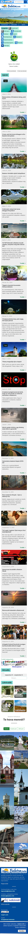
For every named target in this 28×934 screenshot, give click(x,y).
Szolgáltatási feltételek (7, 919)
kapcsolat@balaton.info (8, 891)
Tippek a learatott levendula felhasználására (11, 286)
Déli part (21, 728)
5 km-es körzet (22, 71)
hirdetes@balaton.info (7, 896)
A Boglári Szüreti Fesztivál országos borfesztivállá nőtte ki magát (13, 645)
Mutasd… (14, 678)
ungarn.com (4, 915)
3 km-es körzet (11, 71)
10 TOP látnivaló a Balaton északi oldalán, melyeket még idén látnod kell (13, 244)
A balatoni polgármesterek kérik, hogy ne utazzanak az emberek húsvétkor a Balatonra (12, 393)
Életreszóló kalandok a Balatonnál (13, 610)
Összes (6, 728)
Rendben (22, 931)
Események (4, 24)
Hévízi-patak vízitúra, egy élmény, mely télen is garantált (13, 428)
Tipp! (5, 81)
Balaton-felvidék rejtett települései (13, 173)
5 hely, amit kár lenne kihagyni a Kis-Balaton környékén (14, 135)
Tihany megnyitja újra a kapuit (12, 361)
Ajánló (23, 24)
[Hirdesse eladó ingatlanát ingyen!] (8, 2)
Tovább (22, 112)
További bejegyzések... (7, 659)
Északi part (13, 728)
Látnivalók (14, 24)
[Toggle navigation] (25, 6)
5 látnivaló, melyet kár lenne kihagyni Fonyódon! (11, 209)
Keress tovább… (14, 66)
